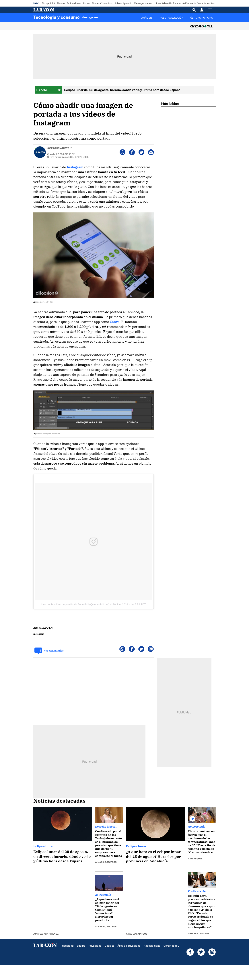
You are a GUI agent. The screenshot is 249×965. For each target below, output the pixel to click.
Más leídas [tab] (170, 103)
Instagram (90, 17)
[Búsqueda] (194, 10)
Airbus (86, 3)
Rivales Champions (102, 3)
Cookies (109, 945)
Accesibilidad (152, 945)
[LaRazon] (56, 10)
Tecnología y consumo (56, 17)
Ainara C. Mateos (105, 862)
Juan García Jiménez (46, 934)
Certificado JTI (173, 945)
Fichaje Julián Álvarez (53, 3)
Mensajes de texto (144, 3)
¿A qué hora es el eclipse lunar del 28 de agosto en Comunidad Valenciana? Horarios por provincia (107, 909)
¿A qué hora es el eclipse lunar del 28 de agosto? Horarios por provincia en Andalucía (153, 856)
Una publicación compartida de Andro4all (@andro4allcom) (75, 604)
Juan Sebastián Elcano (168, 3)
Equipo (81, 945)
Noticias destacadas (59, 800)
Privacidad (95, 945)
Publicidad (67, 945)
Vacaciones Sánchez (208, 3)
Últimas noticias (201, 17)
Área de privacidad (129, 945)
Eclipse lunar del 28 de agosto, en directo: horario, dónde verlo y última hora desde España (62, 856)
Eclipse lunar (74, 3)
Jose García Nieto (58, 148)
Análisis (147, 17)
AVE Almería (189, 3)
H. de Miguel (195, 858)
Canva (115, 322)
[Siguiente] (215, 19)
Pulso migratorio (123, 3)
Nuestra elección (171, 17)
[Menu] (211, 10)
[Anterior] (105, 15)
